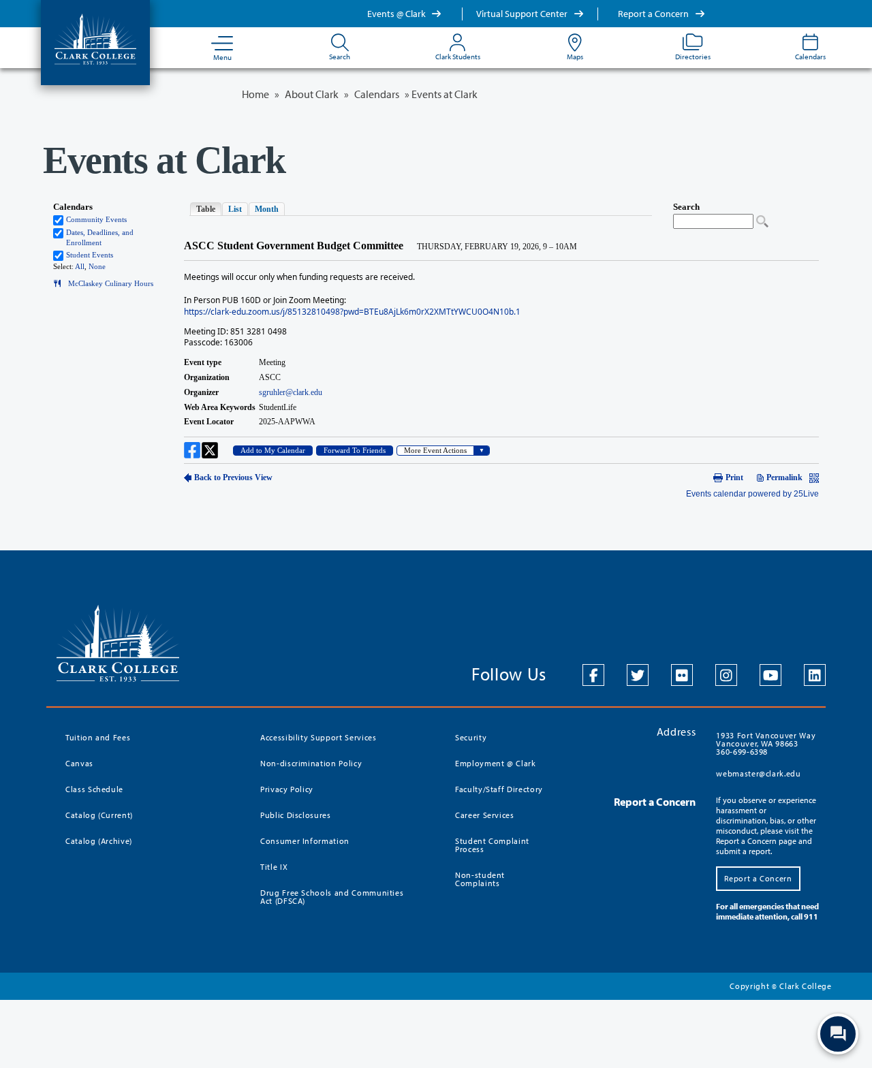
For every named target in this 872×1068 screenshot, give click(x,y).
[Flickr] (682, 675)
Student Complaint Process (492, 845)
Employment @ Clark (495, 763)
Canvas (79, 763)
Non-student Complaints (480, 879)
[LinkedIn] (815, 675)
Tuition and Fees (97, 737)
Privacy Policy (286, 789)
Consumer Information (304, 841)
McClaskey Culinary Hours (107, 283)
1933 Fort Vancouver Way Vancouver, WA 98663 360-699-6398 (765, 743)
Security (470, 737)
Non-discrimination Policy (311, 763)
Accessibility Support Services (318, 737)
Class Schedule (94, 789)
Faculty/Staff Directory (499, 789)
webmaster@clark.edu (758, 773)
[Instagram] (726, 675)
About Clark (312, 94)
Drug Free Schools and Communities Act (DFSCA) (331, 897)
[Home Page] (95, 38)
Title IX (273, 867)
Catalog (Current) (99, 815)
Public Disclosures (295, 815)
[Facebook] (593, 675)
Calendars (376, 94)
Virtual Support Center (523, 13)
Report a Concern (654, 13)
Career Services (484, 815)
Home (255, 94)
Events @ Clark (397, 13)
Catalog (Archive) (98, 841)
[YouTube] (770, 675)
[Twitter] (638, 675)
